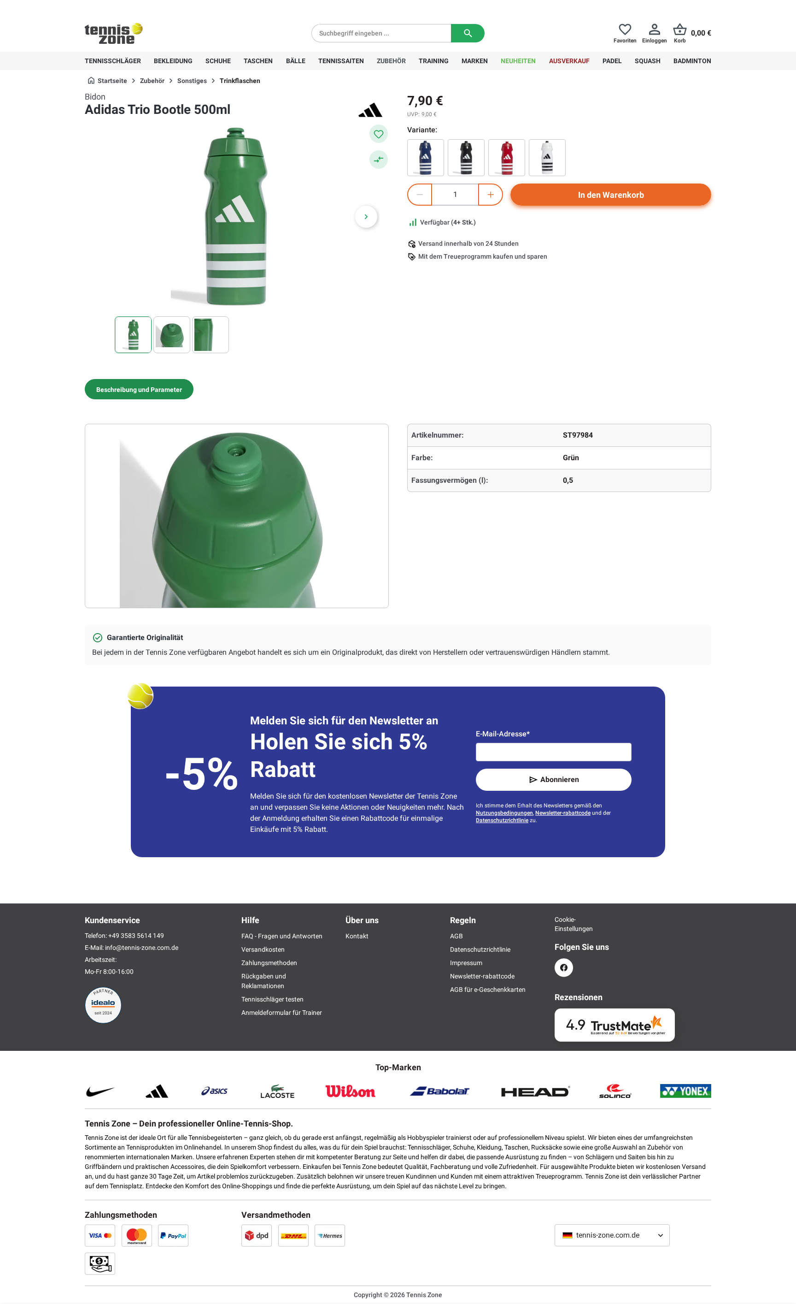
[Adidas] (370, 109)
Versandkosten (263, 949)
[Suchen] (468, 33)
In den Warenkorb (611, 195)
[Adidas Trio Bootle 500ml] (506, 157)
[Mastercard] (137, 1235)
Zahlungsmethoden (269, 962)
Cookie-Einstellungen (564, 924)
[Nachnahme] (100, 1263)
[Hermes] (330, 1235)
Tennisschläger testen (272, 999)
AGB (456, 936)
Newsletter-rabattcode (563, 813)
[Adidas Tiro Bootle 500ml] (425, 157)
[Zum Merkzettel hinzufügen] (378, 133)
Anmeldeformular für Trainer (281, 1012)
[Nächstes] (366, 217)
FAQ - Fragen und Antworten (281, 936)
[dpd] (256, 1235)
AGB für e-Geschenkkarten (488, 989)
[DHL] (293, 1235)
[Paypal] (173, 1235)
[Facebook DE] (564, 967)
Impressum (466, 962)
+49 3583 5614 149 (144, 7)
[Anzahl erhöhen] (490, 195)
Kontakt (357, 936)
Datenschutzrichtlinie (502, 820)
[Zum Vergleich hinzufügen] (378, 159)
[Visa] (100, 1235)
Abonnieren (559, 779)
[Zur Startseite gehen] (114, 33)
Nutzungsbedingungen (504, 813)
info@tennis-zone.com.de (141, 947)
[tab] (139, 389)
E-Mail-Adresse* (503, 733)
